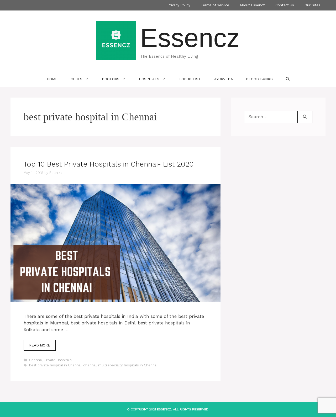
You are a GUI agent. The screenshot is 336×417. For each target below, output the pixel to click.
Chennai (36, 360)
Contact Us (284, 5)
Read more (39, 345)
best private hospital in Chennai (55, 365)
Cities (76, 79)
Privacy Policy (178, 5)
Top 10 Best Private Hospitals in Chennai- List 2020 (109, 164)
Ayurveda (223, 79)
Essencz (190, 37)
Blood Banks (259, 79)
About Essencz (252, 5)
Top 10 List (190, 79)
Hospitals (149, 79)
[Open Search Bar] (287, 79)
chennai (89, 365)
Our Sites (312, 5)
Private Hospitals (58, 360)
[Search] (304, 117)
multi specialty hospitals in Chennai (127, 365)
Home (52, 79)
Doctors (110, 79)
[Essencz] (116, 40)
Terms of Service (215, 5)
